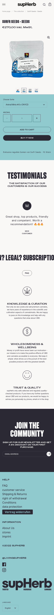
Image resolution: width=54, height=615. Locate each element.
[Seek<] (44, 4)
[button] (37, 118)
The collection (19, 11)
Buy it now (27, 138)
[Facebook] (4, 564)
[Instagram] (4, 570)
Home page (6, 11)
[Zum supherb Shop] (27, 589)
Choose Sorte (8, 99)
